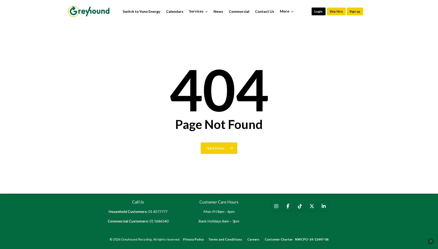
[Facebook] (288, 206)
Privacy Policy (193, 239)
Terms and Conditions (225, 239)
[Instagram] (276, 206)
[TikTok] (300, 206)
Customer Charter (279, 239)
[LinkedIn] (323, 206)
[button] (319, 11)
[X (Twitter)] (311, 206)
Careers (253, 239)
